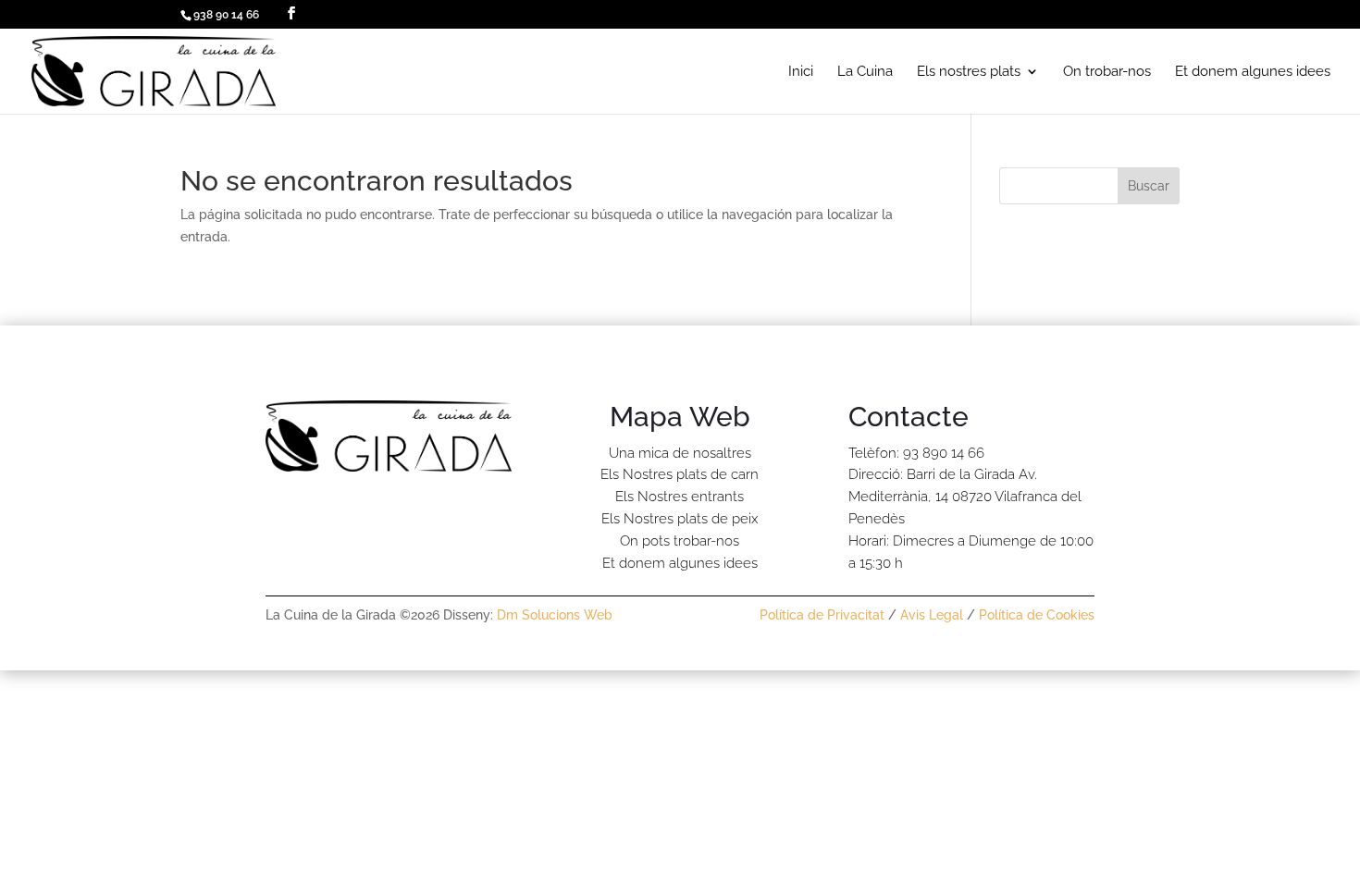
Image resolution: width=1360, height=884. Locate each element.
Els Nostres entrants (679, 496)
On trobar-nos (1107, 72)
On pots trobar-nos (679, 541)
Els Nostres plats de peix (679, 518)
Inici (800, 72)
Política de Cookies (1036, 615)
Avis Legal (931, 615)
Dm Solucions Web (554, 615)
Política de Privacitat (822, 615)
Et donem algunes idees (1252, 72)
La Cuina (865, 72)
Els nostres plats (968, 72)
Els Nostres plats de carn (679, 474)
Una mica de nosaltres (680, 453)
